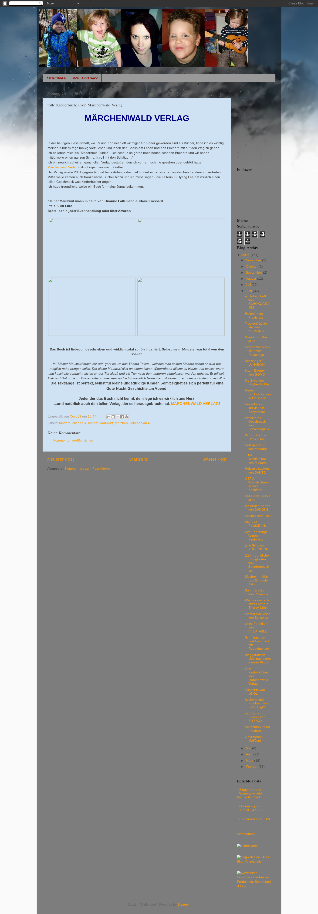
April (249, 754)
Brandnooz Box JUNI (254, 819)
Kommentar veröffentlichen (73, 440)
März (250, 760)
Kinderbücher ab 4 (72, 423)
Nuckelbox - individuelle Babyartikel (255, 407)
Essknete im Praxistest (254, 315)
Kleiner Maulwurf (100, 423)
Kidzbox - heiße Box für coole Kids (256, 580)
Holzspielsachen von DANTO (257, 470)
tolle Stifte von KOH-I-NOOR (256, 547)
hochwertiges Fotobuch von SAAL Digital (257, 703)
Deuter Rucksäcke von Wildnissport (258, 394)
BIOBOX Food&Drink (255, 523)
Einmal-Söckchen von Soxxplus (258, 615)
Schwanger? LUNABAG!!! (256, 362)
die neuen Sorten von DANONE (257, 507)
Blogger (183, 904)
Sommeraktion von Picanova (256, 592)
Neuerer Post (60, 459)
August (251, 278)
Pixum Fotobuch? (258, 516)
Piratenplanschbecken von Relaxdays (258, 350)
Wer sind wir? (85, 78)
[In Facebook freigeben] (122, 417)
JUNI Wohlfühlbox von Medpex (256, 458)
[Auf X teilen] (117, 417)
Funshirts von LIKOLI (255, 691)
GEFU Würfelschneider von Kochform (257, 484)
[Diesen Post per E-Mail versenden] (108, 417)
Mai (249, 748)
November (254, 260)
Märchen (121, 423)
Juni (249, 291)
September (254, 272)
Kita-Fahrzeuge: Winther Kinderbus (257, 535)
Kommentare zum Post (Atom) (87, 468)
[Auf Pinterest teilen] (126, 417)
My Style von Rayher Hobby (257, 382)
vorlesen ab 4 (140, 423)
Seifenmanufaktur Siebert (257, 728)
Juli (249, 284)
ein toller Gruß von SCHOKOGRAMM (257, 302)
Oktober (252, 266)
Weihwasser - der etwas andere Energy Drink (258, 603)
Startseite (56, 78)
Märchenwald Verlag (62, 167)
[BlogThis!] (113, 417)
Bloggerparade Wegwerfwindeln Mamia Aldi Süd (250, 793)
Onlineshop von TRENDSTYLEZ (251, 808)
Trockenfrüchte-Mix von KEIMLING (256, 327)
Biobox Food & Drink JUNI (256, 437)
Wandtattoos (246, 834)
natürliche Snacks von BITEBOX (255, 717)
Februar (252, 766)
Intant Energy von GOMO (255, 372)
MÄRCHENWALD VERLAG (195, 404)
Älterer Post (215, 459)
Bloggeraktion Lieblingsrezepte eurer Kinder (258, 658)
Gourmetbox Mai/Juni (254, 738)
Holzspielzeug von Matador (256, 447)
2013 (246, 255)
